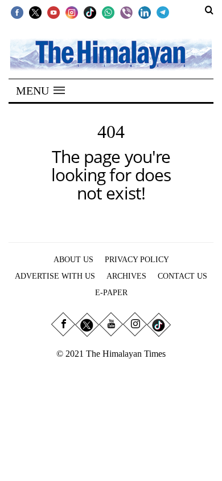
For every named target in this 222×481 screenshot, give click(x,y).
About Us (73, 259)
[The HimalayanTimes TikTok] (90, 12)
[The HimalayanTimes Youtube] (53, 12)
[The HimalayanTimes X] (35, 12)
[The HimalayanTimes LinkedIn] (144, 12)
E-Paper (111, 292)
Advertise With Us (55, 276)
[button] (40, 90)
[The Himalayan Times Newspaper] (111, 54)
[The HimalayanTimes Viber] (126, 12)
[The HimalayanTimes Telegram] (162, 12)
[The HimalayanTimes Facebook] (17, 12)
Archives (126, 276)
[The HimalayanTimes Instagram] (71, 12)
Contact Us (182, 276)
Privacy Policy (137, 259)
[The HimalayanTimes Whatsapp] (108, 12)
